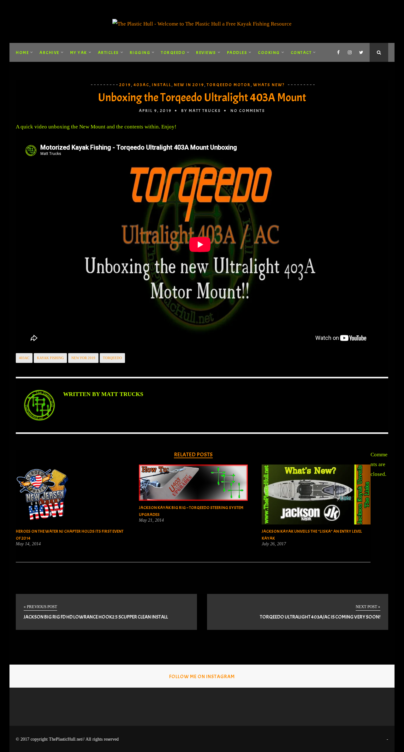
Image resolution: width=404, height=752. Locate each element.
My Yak (78, 52)
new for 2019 (83, 358)
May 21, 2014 (151, 520)
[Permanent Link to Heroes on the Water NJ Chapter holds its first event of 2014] (43, 523)
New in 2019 (189, 84)
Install (161, 84)
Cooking (269, 52)
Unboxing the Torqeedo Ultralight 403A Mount (202, 97)
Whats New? (269, 84)
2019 (125, 84)
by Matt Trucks (201, 110)
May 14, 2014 (28, 544)
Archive (49, 52)
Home (22, 52)
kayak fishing (50, 358)
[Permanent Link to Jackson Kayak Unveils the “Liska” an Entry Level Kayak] (316, 523)
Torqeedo (173, 52)
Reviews (206, 52)
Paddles (237, 52)
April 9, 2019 (155, 110)
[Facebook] (338, 52)
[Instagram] (349, 52)
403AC (141, 84)
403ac (24, 358)
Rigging (140, 52)
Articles (108, 52)
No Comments (247, 110)
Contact (301, 52)
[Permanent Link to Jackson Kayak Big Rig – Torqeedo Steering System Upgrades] (193, 499)
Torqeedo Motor (229, 84)
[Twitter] (361, 52)
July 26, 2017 (274, 544)
